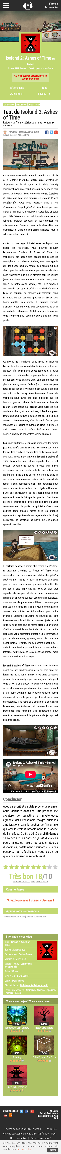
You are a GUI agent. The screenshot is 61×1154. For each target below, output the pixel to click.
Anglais (40, 990)
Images (44, 93)
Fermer (52, 1150)
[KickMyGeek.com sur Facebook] (27, 1110)
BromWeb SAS (53, 1117)
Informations (17, 87)
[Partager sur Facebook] (47, 131)
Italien (18, 993)
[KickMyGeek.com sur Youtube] (5, 1114)
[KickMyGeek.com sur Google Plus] (32, 1110)
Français (9, 993)
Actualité (16, 93)
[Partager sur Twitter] (51, 131)
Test (44, 87)
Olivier (14, 132)
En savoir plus (24, 1149)
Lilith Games (9, 104)
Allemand (30, 990)
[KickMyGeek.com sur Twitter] (21, 1110)
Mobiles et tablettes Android (34, 985)
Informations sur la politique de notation (30, 881)
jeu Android (21, 104)
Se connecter (51, 7)
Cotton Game (34, 104)
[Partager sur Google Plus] (56, 131)
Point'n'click (18, 980)
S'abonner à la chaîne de (33, 791)
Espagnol (50, 990)
